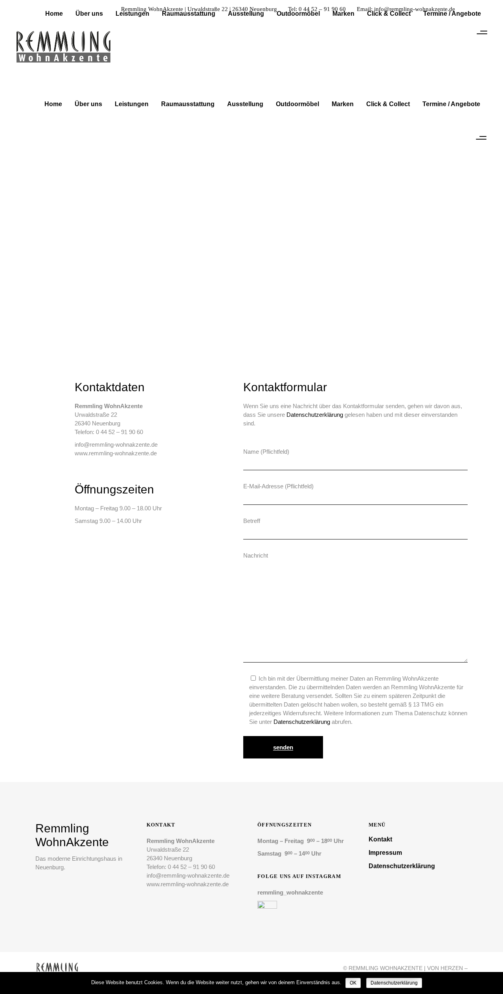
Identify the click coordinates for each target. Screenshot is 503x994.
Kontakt (380, 839)
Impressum (385, 852)
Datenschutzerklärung (314, 414)
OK (353, 983)
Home (238, 248)
